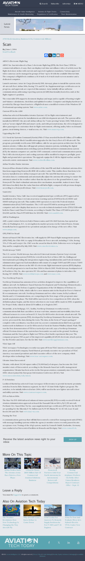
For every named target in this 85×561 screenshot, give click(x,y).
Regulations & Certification (47, 14)
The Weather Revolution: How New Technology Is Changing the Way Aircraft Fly (11, 522)
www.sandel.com (55, 213)
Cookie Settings (46, 554)
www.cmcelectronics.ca (47, 246)
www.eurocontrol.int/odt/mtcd (16, 376)
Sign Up (72, 439)
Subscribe (55, 4)
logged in (17, 495)
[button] (78, 3)
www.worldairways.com (33, 274)
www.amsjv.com (9, 229)
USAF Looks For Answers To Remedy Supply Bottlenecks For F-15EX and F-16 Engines (52, 522)
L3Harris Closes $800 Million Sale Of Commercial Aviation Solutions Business (32, 475)
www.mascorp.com (55, 129)
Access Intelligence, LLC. (13, 554)
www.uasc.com (53, 274)
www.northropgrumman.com (55, 340)
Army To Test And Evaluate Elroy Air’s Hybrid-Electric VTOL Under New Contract (73, 522)
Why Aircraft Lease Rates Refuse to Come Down (31, 520)
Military (48, 39)
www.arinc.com (40, 107)
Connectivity (65, 11)
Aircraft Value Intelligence (25, 11)
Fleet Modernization (69, 14)
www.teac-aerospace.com (41, 356)
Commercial (38, 39)
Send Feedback (9, 52)
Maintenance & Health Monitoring (20, 14)
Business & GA (27, 39)
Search (44, 4)
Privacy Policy (37, 554)
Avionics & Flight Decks (47, 11)
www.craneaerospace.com (34, 392)
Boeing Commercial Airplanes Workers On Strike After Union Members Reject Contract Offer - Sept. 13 (72, 477)
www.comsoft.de (69, 428)
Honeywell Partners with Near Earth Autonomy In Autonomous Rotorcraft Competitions (52, 476)
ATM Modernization (11, 39)
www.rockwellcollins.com (43, 160)
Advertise (66, 4)
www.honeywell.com (44, 188)
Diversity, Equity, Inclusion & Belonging (63, 554)
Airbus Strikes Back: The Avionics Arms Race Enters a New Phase (12, 474)
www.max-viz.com (31, 411)
